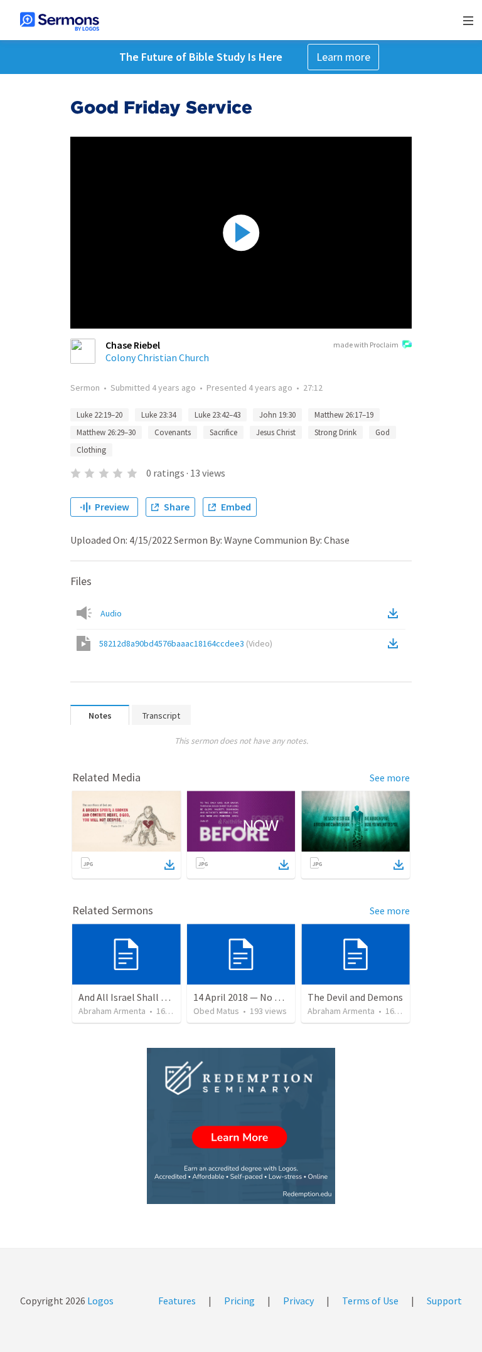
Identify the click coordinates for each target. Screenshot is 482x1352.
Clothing (91, 450)
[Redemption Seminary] (241, 1126)
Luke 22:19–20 (99, 414)
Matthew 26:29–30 (106, 432)
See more (390, 777)
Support (444, 1300)
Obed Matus (216, 1011)
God (382, 432)
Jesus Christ (276, 432)
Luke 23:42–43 (217, 414)
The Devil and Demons (355, 997)
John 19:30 (277, 414)
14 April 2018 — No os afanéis (255, 997)
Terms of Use (370, 1300)
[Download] (169, 865)
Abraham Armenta (112, 1011)
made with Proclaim (366, 344)
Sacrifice (223, 432)
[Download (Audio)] (395, 613)
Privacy (298, 1300)
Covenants (172, 432)
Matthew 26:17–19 (343, 414)
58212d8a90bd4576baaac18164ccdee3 (185, 643)
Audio (111, 613)
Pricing (239, 1300)
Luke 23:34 (158, 414)
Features (177, 1300)
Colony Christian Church (157, 357)
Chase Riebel (132, 345)
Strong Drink (335, 432)
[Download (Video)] (395, 643)
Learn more (343, 57)
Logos (99, 1300)
